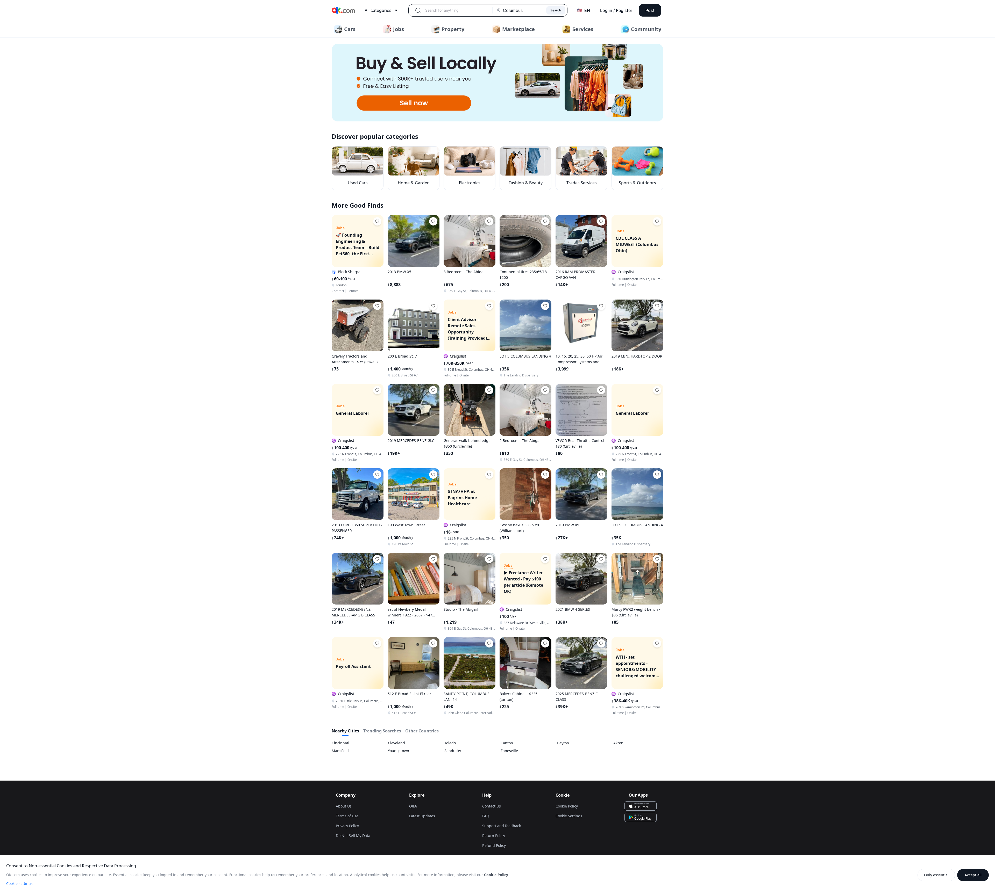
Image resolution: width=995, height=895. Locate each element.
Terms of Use (347, 815)
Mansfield (340, 750)
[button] (497, 82)
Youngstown (398, 750)
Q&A (413, 806)
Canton (507, 742)
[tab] (345, 732)
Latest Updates (422, 815)
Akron (618, 742)
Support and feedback (501, 825)
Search (555, 10)
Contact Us (491, 806)
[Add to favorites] (377, 221)
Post (650, 10)
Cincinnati (340, 742)
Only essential (936, 874)
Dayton (563, 742)
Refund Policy (494, 845)
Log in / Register (616, 10)
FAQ (485, 815)
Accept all (973, 874)
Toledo (450, 742)
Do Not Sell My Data (353, 835)
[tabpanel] (497, 747)
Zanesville (509, 750)
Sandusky (452, 750)
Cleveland (396, 742)
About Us (344, 806)
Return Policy (493, 835)
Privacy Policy (347, 825)
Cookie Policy (567, 806)
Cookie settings (19, 883)
